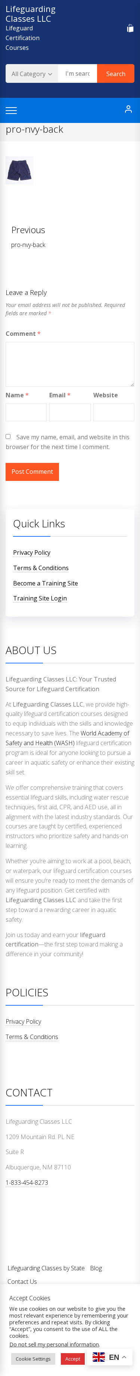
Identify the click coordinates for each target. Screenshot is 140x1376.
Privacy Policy (31, 552)
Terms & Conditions (41, 568)
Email (60, 395)
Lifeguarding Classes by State (46, 1268)
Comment (23, 333)
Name (17, 395)
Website (105, 395)
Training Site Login (40, 598)
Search (115, 74)
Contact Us (22, 1281)
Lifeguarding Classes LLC (31, 13)
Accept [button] (72, 1358)
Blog (96, 1268)
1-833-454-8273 (27, 1182)
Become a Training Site (45, 583)
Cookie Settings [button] (33, 1358)
